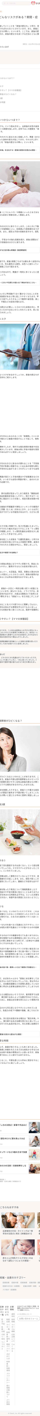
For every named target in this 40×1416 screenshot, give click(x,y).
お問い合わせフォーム (28, 1318)
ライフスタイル (3, 1345)
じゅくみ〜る (13, 1347)
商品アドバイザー (8, 1347)
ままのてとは (8, 1356)
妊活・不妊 (3, 1321)
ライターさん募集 (13, 1328)
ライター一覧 (8, 1327)
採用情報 (13, 1320)
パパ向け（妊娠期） (10, 1289)
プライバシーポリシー (8, 1377)
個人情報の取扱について (8, 1391)
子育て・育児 (3, 1336)
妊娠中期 (15, 1282)
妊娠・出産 (3, 1329)
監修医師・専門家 (8, 1336)
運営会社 (13, 1315)
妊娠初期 (6, 1282)
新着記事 (8, 1320)
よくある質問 (8, 1402)
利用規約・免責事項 (8, 1365)
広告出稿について (13, 1337)
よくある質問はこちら (23, 1314)
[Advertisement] (20, 406)
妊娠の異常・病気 (30, 1286)
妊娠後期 (23, 1282)
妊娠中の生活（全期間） (12, 1286)
